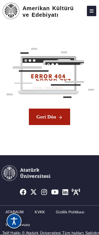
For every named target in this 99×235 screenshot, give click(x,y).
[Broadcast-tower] (76, 192)
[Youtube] (55, 192)
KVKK (40, 212)
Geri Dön (46, 117)
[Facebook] (23, 192)
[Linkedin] (65, 192)
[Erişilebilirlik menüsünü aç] (14, 221)
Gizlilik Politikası (70, 212)
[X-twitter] (33, 192)
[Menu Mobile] (91, 11)
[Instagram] (44, 192)
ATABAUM (15, 212)
